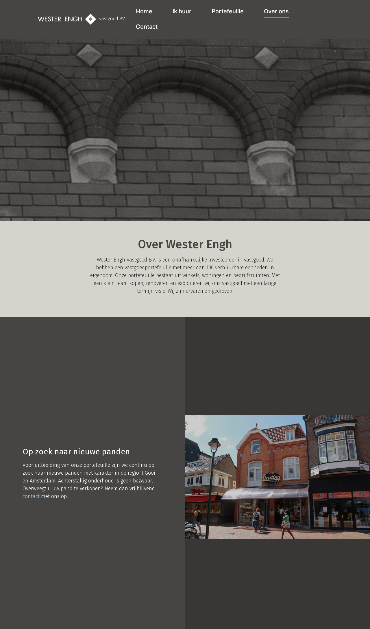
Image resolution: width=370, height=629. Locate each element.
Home (144, 11)
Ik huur (182, 11)
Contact (147, 26)
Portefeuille (228, 11)
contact (31, 496)
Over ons (276, 11)
